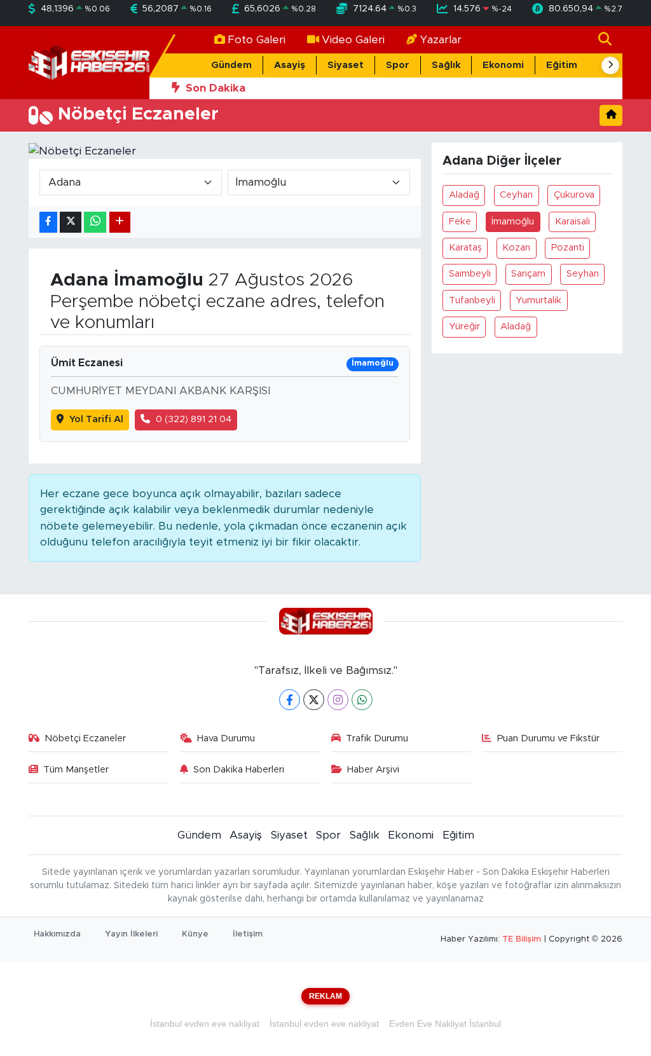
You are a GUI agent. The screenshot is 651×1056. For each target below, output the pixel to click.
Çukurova (574, 195)
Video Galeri (353, 39)
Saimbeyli (470, 273)
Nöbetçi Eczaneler (85, 738)
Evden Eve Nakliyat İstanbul (445, 1023)
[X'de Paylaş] (70, 222)
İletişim (248, 934)
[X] (313, 699)
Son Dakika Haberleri (238, 769)
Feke (460, 221)
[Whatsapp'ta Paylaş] (95, 222)
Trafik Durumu (377, 738)
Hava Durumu (226, 738)
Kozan (516, 247)
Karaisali (572, 221)
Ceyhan (516, 195)
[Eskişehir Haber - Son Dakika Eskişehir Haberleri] (89, 62)
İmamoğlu (512, 221)
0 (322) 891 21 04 (193, 419)
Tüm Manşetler (76, 769)
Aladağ (464, 195)
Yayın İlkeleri (131, 934)
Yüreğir (464, 326)
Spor (397, 65)
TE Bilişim (521, 939)
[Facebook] (289, 699)
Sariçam (528, 273)
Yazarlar (441, 39)
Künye (195, 934)
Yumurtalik (538, 300)
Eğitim (561, 65)
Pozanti (567, 247)
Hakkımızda (57, 934)
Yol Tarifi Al (96, 419)
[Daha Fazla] (119, 222)
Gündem (231, 65)
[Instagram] (337, 699)
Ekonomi (503, 65)
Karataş (465, 247)
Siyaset (345, 65)
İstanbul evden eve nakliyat (204, 1023)
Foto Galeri (256, 39)
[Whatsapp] (362, 699)
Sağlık (446, 65)
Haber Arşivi (373, 769)
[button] (610, 65)
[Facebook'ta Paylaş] (48, 222)
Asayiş (289, 65)
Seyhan (582, 273)
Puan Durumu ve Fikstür (548, 738)
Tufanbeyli (472, 300)
